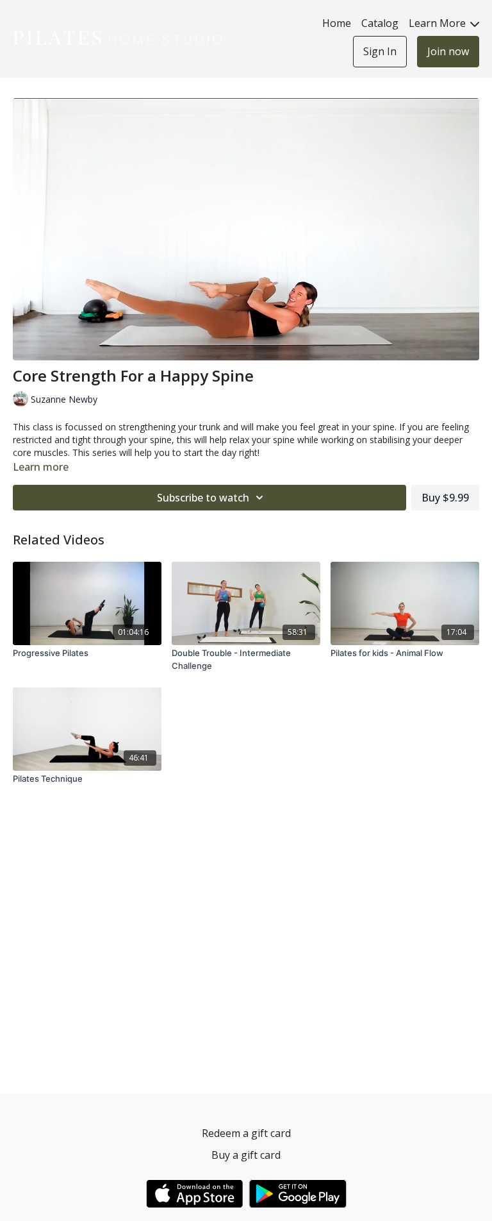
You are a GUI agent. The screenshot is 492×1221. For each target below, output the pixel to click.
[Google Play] (298, 1193)
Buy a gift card (246, 1155)
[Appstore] (194, 1193)
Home (336, 23)
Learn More (438, 23)
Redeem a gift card (246, 1133)
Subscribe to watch (203, 498)
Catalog (379, 23)
